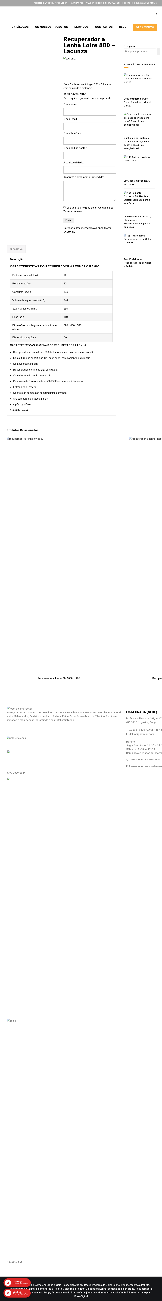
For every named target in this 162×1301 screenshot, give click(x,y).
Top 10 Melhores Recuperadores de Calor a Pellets (137, 263)
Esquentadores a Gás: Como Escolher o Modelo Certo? (138, 102)
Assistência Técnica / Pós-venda (50, 3)
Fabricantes (77, 3)
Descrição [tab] (16, 249)
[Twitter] (10, 3)
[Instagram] (19, 3)
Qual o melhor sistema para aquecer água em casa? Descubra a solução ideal (136, 143)
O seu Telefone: (72, 134)
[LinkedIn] (14, 3)
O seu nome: (70, 104)
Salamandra (21, 716)
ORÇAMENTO (145, 27)
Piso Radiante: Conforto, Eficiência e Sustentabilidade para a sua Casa (137, 222)
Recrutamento (113, 3)
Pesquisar (130, 46)
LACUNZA (69, 232)
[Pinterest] (27, 3)
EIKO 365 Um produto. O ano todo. (137, 182)
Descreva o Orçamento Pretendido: (83, 177)
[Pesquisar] (158, 51)
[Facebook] (6, 3)
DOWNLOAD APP (145, 3)
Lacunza (58, 352)
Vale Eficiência (94, 3)
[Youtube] (23, 3)
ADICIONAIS (42, 345)
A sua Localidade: (73, 163)
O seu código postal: (75, 148)
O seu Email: (70, 119)
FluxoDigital (81, 1296)
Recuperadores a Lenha (89, 228)
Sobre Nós (129, 3)
